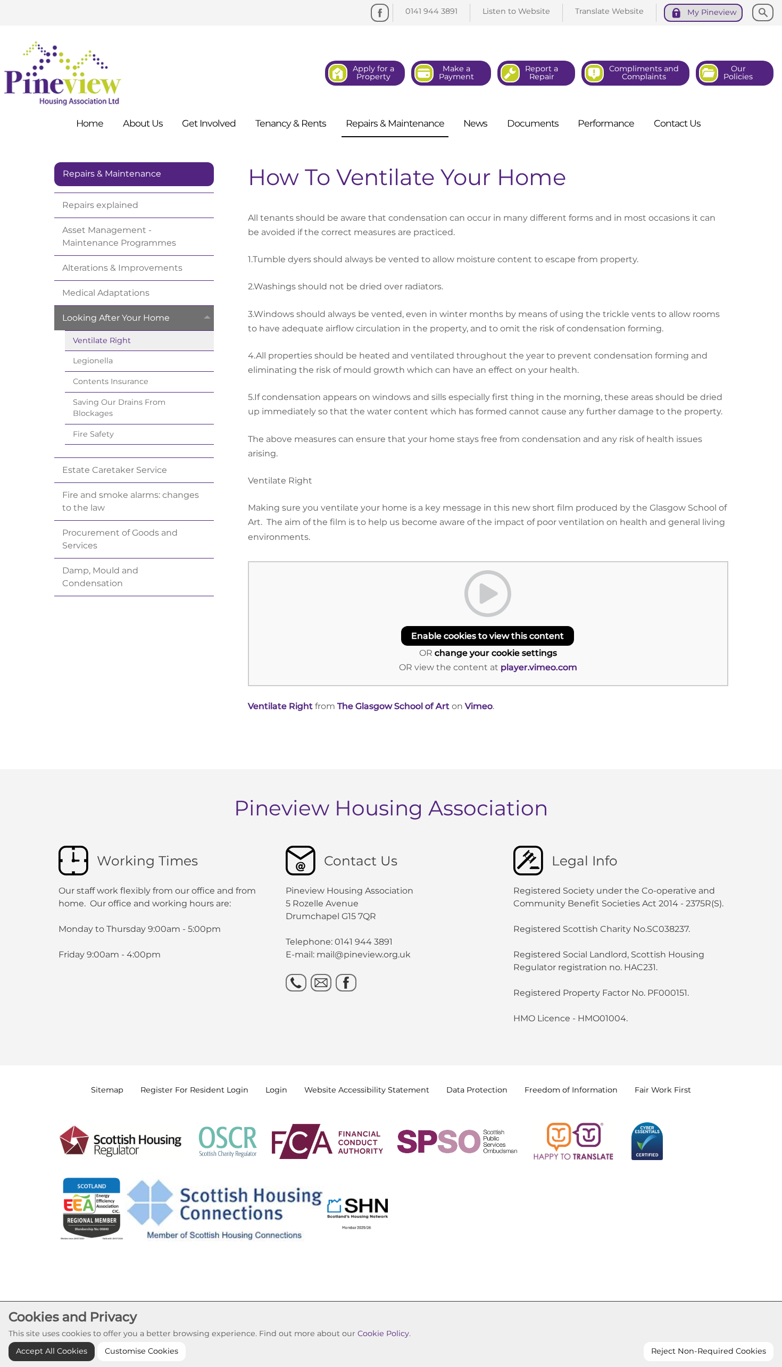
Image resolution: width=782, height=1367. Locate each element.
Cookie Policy (383, 1333)
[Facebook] (380, 13)
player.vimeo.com (539, 667)
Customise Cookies (141, 1351)
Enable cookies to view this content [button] (487, 636)
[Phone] (296, 982)
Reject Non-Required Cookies (708, 1351)
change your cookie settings (496, 653)
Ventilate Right (280, 706)
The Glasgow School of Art (393, 706)
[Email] (321, 982)
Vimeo (479, 706)
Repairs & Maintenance (112, 174)
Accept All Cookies (51, 1351)
